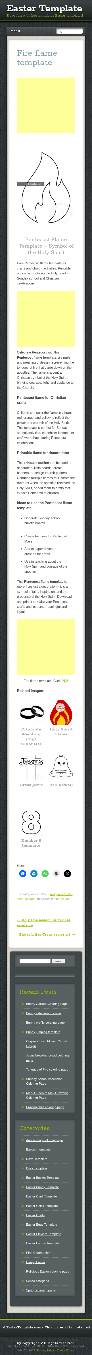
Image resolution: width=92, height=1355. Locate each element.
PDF (65, 681)
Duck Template (36, 1168)
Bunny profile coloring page (45, 1022)
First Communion (38, 1252)
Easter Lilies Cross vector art (47, 935)
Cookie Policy (65, 1350)
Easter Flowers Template (43, 1234)
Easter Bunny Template (42, 1187)
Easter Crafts (35, 1215)
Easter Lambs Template (43, 1243)
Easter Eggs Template (41, 1224)
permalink (62, 899)
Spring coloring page (40, 1290)
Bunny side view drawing (43, 1013)
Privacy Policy (46, 1350)
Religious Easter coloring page (47, 1271)
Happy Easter (35, 1262)
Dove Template (36, 1159)
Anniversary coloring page (44, 1140)
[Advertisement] (46, 110)
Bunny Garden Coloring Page (47, 1004)
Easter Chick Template (42, 1206)
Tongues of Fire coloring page (47, 1069)
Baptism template (38, 1149)
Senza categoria (37, 1281)
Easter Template (44, 9)
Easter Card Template (41, 1196)
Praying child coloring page (45, 1107)
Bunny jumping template (43, 1032)
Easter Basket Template (43, 1177)
